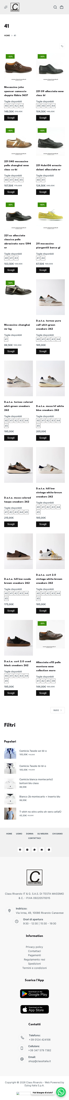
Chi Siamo (57, 833)
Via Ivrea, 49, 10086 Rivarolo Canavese (40, 912)
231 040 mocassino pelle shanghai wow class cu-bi (16, 165)
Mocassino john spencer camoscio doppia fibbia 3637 (16, 91)
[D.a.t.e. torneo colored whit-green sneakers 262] (18, 378)
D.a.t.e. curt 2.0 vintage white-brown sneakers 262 (49, 579)
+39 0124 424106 (40, 1039)
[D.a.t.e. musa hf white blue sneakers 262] (50, 378)
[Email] (41, 849)
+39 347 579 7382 (39, 1050)
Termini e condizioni (34, 968)
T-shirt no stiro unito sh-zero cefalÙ (40, 811)
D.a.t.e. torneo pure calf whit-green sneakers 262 (48, 325)
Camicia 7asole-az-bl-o (33, 750)
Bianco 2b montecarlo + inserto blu (39, 796)
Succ (56, 710)
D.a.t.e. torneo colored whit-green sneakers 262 (18, 406)
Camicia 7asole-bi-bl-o (32, 765)
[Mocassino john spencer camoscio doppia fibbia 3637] (18, 67)
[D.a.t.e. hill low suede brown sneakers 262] (18, 551)
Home (9, 833)
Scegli (11, 117)
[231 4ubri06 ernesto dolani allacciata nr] (50, 141)
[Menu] (5, 7)
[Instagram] (27, 849)
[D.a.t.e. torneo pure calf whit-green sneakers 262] (50, 297)
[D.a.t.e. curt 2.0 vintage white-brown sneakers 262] (50, 551)
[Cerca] (55, 7)
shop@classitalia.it (39, 1061)
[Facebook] (20, 849)
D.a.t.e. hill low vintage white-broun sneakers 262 (49, 492)
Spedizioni (34, 963)
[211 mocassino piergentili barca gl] (50, 215)
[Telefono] (49, 849)
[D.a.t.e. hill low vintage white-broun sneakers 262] (50, 465)
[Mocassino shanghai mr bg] (18, 289)
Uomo (19, 833)
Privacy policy (34, 946)
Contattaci (34, 838)
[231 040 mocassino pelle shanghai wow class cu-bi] (18, 141)
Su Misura (42, 833)
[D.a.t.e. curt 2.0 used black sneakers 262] (18, 638)
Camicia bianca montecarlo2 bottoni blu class (36, 781)
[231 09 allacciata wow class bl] (50, 67)
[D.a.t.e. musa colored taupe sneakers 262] (18, 465)
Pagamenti (34, 955)
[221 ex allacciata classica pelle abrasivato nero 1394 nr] (18, 215)
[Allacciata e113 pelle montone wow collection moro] (50, 634)
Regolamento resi (34, 959)
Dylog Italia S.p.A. (34, 1085)
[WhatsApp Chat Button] (61, 1092)
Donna (29, 833)
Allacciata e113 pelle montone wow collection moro (48, 666)
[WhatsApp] (34, 849)
